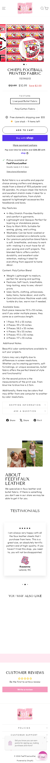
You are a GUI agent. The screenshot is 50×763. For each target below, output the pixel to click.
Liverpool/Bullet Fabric (25, 101)
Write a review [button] (25, 689)
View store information (17, 171)
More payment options (25, 145)
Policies (24, 728)
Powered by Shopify (25, 760)
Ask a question (25, 411)
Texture (25, 96)
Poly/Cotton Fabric (25, 108)
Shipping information (25, 405)
